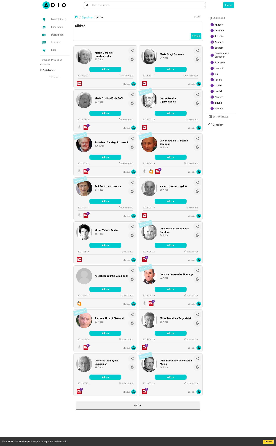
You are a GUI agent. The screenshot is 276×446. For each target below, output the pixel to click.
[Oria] (78, 128)
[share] (132, 51)
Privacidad (56, 60)
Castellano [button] (47, 70)
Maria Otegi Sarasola (172, 54)
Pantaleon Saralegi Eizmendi (111, 142)
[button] (55, 19)
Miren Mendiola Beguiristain (176, 318)
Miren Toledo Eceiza (107, 230)
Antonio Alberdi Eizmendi (109, 318)
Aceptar (268, 441)
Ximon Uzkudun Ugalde (173, 186)
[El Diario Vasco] (78, 84)
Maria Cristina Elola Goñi (109, 98)
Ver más (138, 405)
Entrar (228, 5)
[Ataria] (150, 172)
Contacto (45, 64)
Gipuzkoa (87, 17)
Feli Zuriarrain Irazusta (108, 186)
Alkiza (105, 69)
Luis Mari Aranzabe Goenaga (176, 274)
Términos (45, 60)
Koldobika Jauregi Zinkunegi (111, 275)
